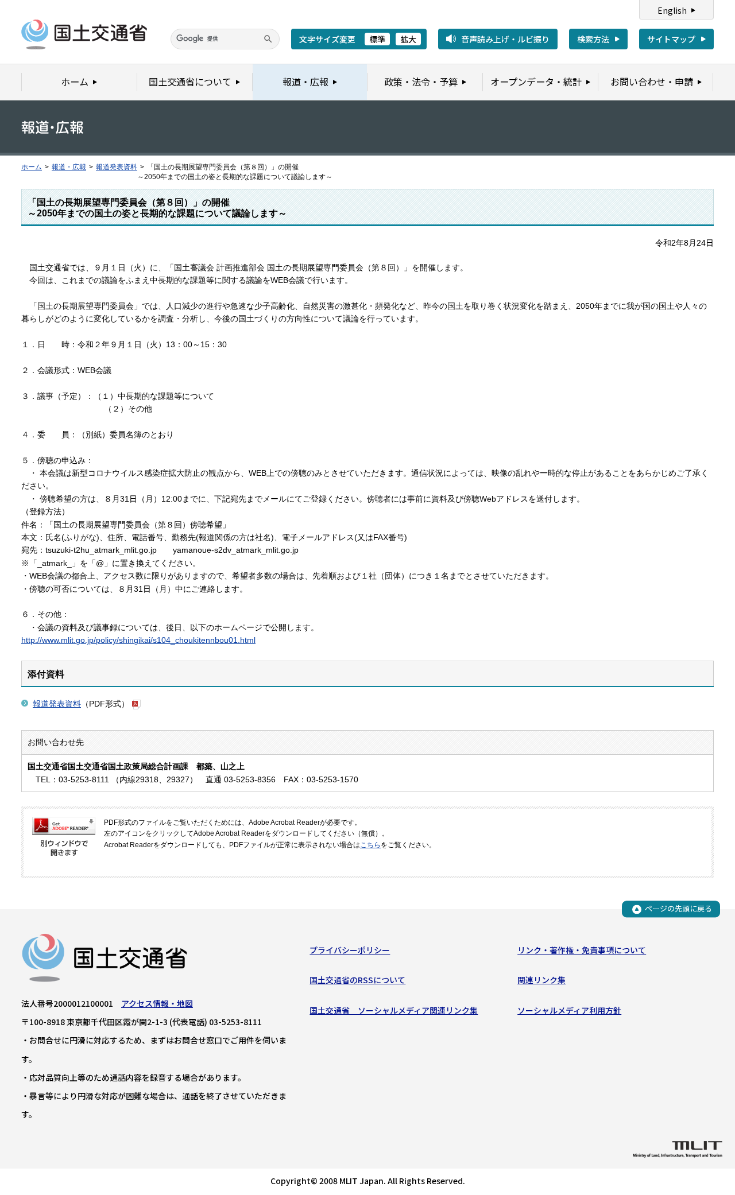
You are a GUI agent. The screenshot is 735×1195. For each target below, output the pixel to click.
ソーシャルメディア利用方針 (569, 1010)
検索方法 (593, 39)
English (672, 10)
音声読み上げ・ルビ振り (505, 39)
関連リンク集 (541, 980)
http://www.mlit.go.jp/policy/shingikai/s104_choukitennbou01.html (138, 640)
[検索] (268, 39)
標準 (377, 39)
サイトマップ (671, 39)
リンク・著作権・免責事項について (581, 950)
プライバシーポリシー (350, 950)
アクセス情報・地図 (157, 1003)
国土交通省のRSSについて (357, 980)
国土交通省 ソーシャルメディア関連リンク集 (394, 1010)
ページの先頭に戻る (678, 908)
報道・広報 (69, 167)
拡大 (408, 39)
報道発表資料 (116, 167)
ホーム (31, 167)
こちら (370, 845)
